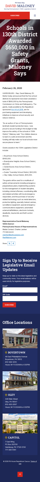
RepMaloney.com (9, 237)
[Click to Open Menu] (35, 15)
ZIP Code (6, 295)
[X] (9, 243)
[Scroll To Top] (20, 474)
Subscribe (14, 15)
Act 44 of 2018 (17, 109)
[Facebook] (13, 243)
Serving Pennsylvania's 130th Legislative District (20, 6)
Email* (5, 286)
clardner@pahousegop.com (13, 235)
